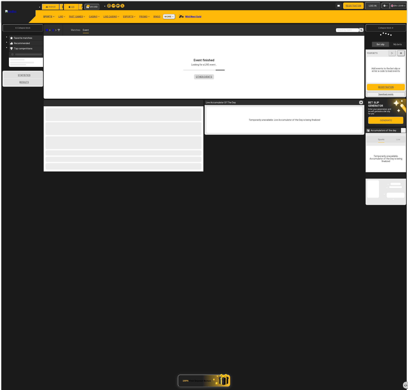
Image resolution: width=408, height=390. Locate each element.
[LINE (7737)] (47, 30)
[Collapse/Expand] (403, 125)
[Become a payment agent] (338, 6)
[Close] (403, 173)
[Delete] (361, 102)
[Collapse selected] (36, 87)
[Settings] (386, 6)
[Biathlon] (53, 30)
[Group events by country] (40, 87)
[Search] (361, 30)
